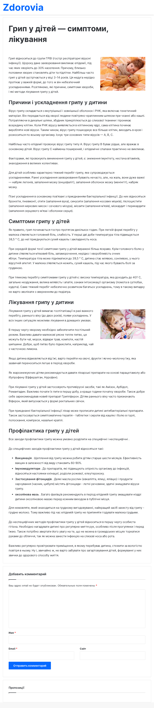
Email (13, 648)
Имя (12, 632)
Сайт (83, 648)
